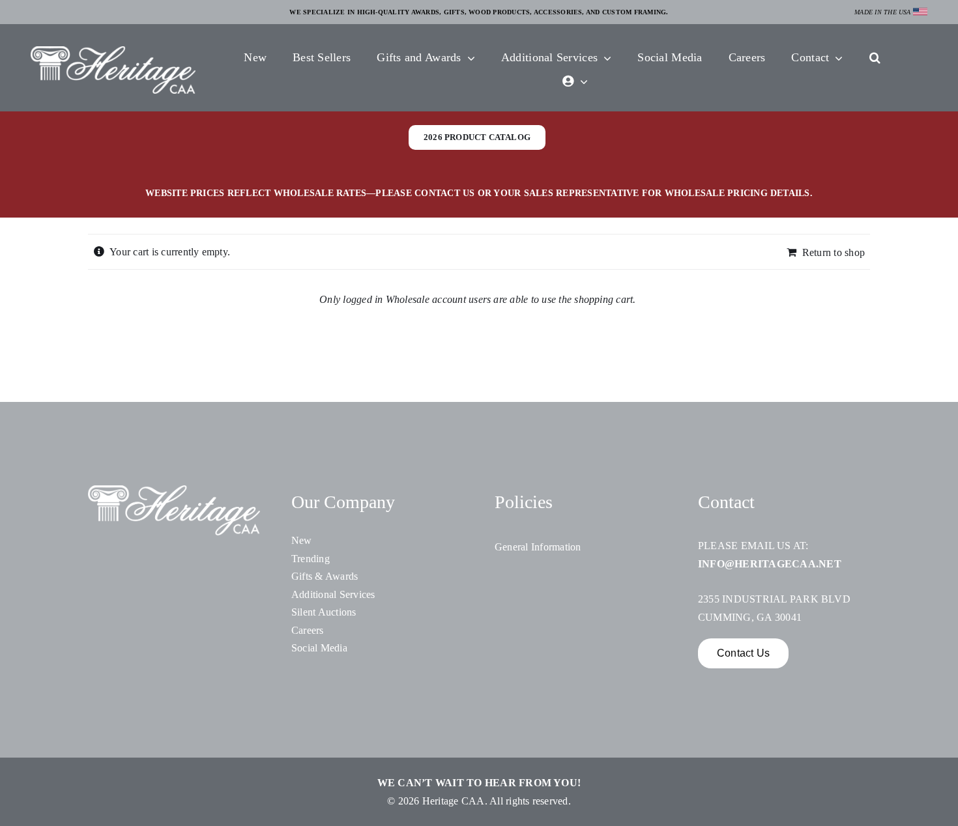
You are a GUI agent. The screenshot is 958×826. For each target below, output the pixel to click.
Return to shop (833, 252)
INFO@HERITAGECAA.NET (769, 563)
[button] (874, 59)
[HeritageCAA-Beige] (113, 51)
